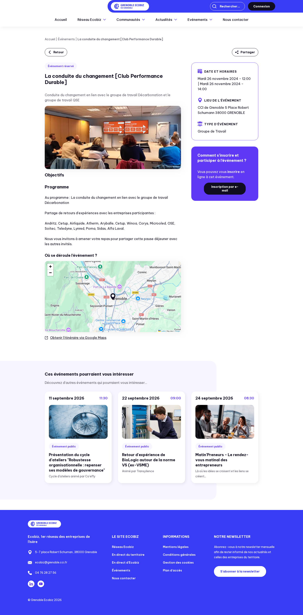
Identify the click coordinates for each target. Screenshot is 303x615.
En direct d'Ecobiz (125, 562)
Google (177, 331)
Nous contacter (236, 20)
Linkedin (31, 584)
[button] (112, 296)
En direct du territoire (128, 555)
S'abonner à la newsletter (240, 571)
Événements (66, 39)
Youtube (41, 584)
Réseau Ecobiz (123, 547)
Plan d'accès (172, 570)
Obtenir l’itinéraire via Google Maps (78, 338)
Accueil (61, 20)
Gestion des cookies (178, 562)
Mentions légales (176, 547)
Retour (58, 52)
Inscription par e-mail (224, 188)
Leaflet (163, 331)
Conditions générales (179, 555)
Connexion (261, 6)
